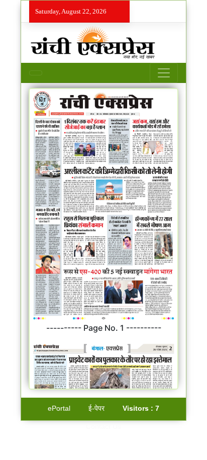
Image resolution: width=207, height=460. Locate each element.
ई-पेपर (96, 408)
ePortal (59, 408)
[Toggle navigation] (164, 73)
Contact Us (103, 426)
